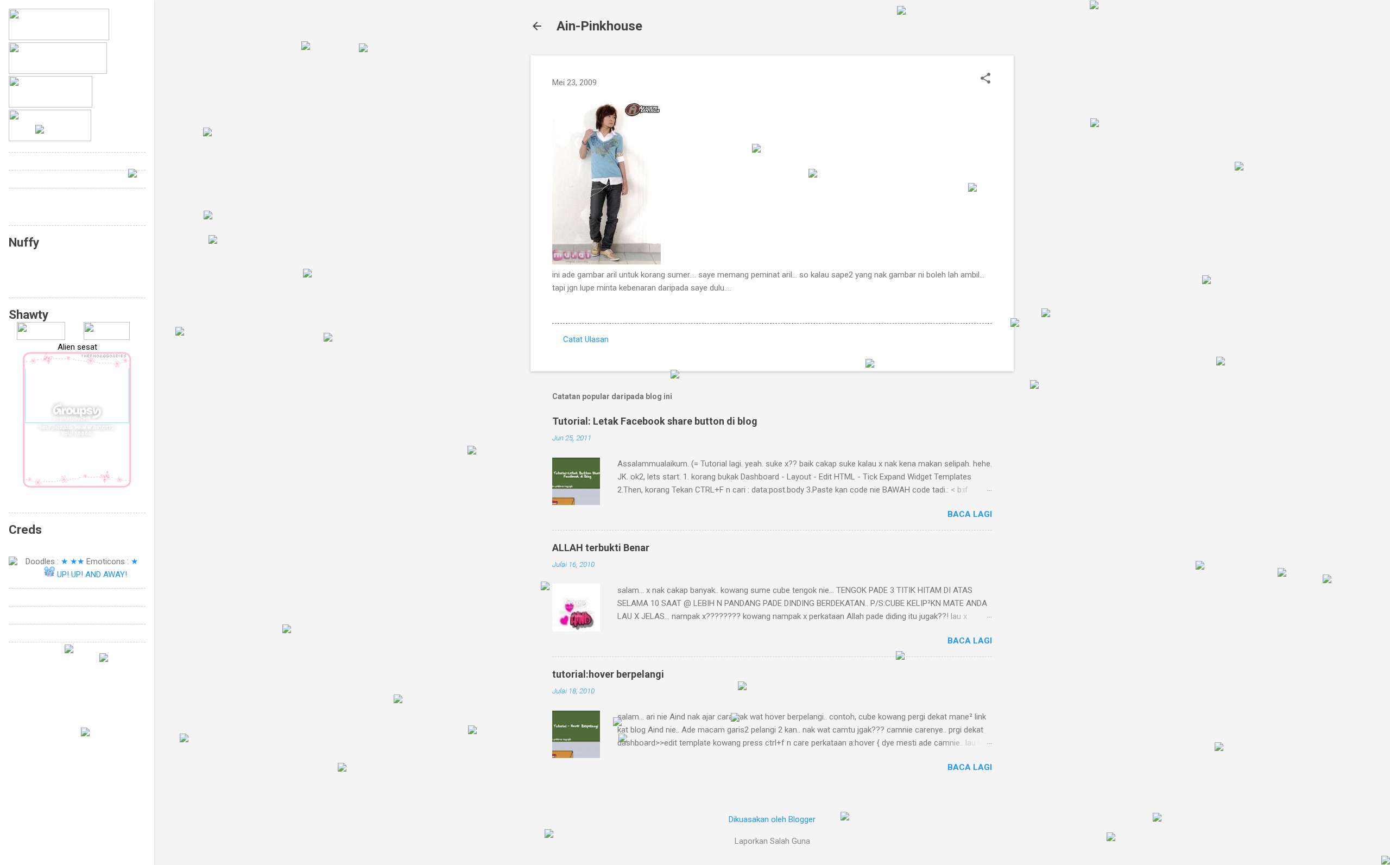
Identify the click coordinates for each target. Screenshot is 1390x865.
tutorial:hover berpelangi (608, 674)
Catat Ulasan (586, 339)
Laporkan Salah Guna (772, 841)
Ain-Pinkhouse (599, 26)
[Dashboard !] (107, 337)
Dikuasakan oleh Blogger (772, 819)
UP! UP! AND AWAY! (92, 574)
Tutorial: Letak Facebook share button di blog (654, 421)
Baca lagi (969, 514)
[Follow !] (41, 337)
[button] (985, 79)
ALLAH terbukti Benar (600, 547)
